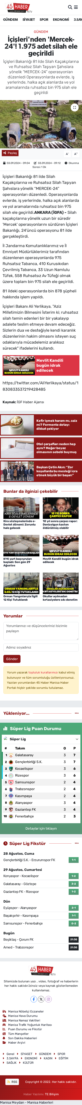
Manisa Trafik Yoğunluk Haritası (30, 1025)
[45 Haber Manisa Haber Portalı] (17, 7)
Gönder (12, 659)
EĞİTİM (63, 1058)
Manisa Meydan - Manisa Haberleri (26, 1102)
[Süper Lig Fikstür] (77, 843)
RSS (14, 1082)
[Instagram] (48, 999)
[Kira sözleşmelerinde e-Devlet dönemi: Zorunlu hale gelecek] (21, 508)
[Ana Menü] (76, 7)
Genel (10, 1054)
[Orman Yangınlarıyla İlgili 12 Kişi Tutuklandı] (21, 583)
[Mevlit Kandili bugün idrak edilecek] (61, 545)
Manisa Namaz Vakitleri (24, 1020)
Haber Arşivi (16, 1042)
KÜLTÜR (28, 1063)
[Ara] (70, 7)
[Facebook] (33, 999)
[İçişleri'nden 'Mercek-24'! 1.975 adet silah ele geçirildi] (41, 124)
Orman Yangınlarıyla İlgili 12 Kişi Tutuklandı (20, 598)
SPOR (44, 20)
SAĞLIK (12, 1063)
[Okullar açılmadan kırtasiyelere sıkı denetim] (61, 583)
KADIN (48, 1058)
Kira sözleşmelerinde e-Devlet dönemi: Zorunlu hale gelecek (19, 524)
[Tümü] (77, 713)
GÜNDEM (10, 20)
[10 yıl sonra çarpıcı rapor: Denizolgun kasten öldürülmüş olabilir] (61, 508)
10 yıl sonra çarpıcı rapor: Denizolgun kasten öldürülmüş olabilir (60, 524)
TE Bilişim (52, 1094)
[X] (41, 999)
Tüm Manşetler (18, 1034)
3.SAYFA (12, 1058)
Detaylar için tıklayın (41, 828)
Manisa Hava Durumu (23, 1016)
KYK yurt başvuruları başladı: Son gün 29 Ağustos (17, 562)
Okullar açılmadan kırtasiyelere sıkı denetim (60, 598)
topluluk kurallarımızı (43, 672)
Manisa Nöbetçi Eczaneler (26, 1011)
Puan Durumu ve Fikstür (25, 1029)
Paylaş (12, 153)
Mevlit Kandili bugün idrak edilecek (60, 560)
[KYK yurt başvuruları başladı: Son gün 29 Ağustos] (21, 545)
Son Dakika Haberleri (22, 1038)
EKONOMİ (61, 20)
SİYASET (28, 20)
